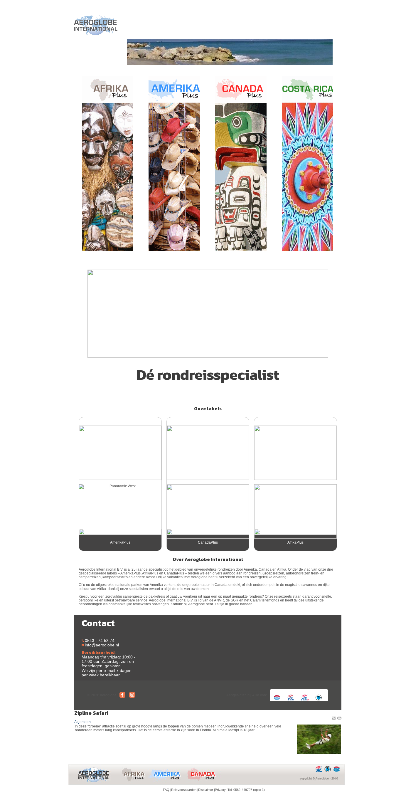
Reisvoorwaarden (183, 789)
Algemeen (82, 722)
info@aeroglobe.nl (102, 645)
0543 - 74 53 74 (99, 640)
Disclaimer (205, 789)
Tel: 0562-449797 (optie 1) (246, 789)
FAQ (166, 789)
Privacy (220, 789)
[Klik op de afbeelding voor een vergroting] (319, 739)
